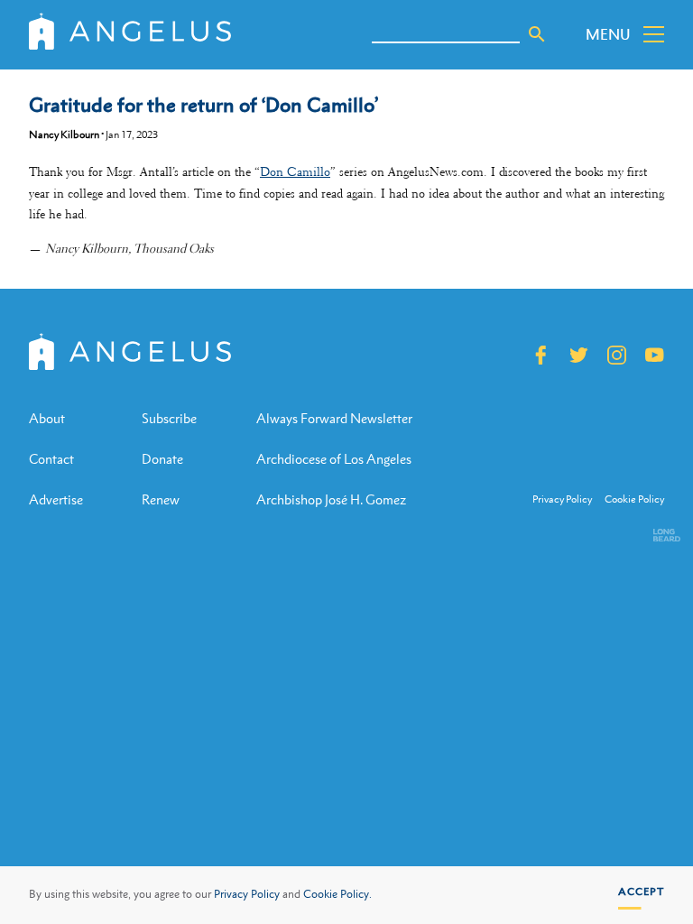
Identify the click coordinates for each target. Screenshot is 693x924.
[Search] (537, 34)
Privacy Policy (247, 894)
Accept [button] (641, 891)
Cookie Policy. (337, 894)
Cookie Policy (634, 499)
